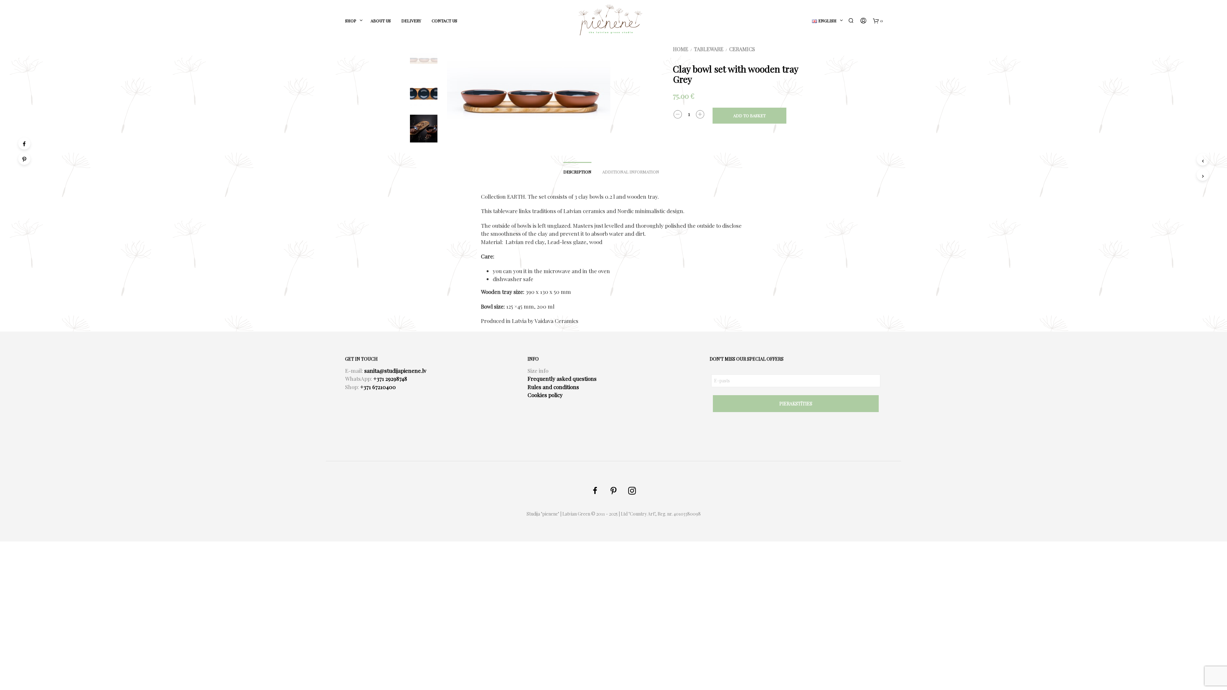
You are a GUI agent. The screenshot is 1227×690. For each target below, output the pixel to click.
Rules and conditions (553, 386)
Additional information (630, 171)
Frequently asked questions (562, 378)
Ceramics (742, 49)
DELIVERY (411, 20)
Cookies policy (545, 394)
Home (680, 49)
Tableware (708, 49)
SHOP (350, 20)
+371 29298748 (390, 378)
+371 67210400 (378, 386)
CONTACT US (444, 20)
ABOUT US (381, 20)
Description (577, 171)
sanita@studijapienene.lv (395, 370)
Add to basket (749, 115)
